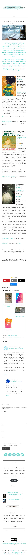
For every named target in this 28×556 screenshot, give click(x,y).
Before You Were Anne (14, 499)
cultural (16, 337)
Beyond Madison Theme (18, 552)
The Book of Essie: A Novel (8, 305)
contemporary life (10, 337)
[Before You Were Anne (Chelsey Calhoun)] (4, 502)
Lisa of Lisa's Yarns (13, 346)
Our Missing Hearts (7, 169)
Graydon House (21, 82)
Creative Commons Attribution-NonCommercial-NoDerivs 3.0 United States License (14, 543)
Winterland (4, 243)
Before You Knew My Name (8, 176)
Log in (22, 553)
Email (3, 430)
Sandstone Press (20, 190)
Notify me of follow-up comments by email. (13, 442)
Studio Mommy (13, 550)
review (21, 172)
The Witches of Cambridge (14, 494)
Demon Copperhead (6, 121)
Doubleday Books (21, 137)
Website (3, 436)
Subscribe (14, 480)
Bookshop (19, 88)
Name (3, 424)
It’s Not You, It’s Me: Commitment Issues (20, 315)
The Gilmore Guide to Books (14, 7)
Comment (4, 411)
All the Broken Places (7, 238)
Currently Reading (12, 492)
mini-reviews (22, 337)
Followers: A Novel (19, 304)
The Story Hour (8, 329)
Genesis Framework (9, 553)
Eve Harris (18, 187)
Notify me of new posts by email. (10, 445)
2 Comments (5, 333)
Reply (5, 374)
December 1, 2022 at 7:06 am (16, 348)
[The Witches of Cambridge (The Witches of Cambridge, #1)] (4, 497)
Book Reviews (11, 335)
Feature (16, 335)
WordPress (17, 553)
